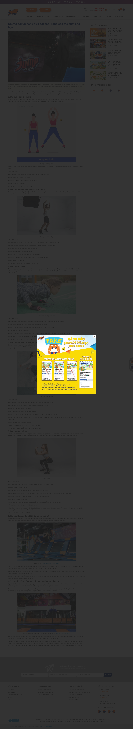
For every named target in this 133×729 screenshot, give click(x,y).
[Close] (94, 336)
